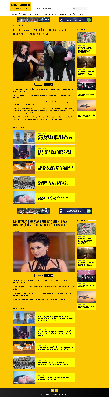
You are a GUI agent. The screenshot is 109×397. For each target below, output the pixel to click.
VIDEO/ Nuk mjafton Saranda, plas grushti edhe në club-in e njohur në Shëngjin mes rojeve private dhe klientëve (54, 153)
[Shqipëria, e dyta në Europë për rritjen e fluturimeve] (86, 105)
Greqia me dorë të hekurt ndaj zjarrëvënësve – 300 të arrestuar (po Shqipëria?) (86, 73)
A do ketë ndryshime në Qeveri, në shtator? (86, 95)
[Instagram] (56, 390)
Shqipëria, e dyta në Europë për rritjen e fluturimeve (86, 116)
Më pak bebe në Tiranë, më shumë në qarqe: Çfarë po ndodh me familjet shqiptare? (54, 198)
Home (14, 25)
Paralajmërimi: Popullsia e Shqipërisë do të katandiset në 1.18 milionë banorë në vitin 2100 (53, 183)
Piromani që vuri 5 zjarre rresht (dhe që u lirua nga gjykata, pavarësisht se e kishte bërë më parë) (85, 49)
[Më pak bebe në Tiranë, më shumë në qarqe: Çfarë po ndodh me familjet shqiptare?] (24, 197)
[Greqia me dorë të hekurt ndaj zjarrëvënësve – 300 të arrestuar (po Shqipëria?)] (86, 62)
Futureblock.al (64, 394)
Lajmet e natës (21, 25)
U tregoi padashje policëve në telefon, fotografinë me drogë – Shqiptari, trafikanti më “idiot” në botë (55, 168)
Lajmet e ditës (81, 45)
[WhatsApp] (51, 84)
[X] (48, 84)
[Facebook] (45, 84)
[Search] (85, 8)
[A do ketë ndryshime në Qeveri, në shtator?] (86, 84)
